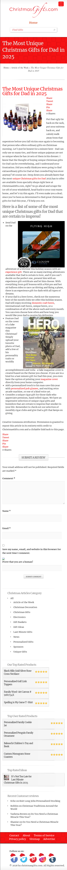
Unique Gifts (20, 651)
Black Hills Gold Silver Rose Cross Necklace (17, 672)
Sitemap (34, 838)
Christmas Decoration (25, 607)
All (12, 598)
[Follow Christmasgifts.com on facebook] (14, 858)
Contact (14, 835)
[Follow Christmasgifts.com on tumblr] (52, 858)
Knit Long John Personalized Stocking (39, 801)
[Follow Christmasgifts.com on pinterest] (33, 858)
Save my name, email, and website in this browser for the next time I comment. (31, 551)
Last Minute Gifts (22, 632)
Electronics (19, 617)
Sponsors (18, 646)
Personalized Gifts (23, 641)
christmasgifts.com (31, 865)
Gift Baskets (19, 622)
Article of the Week (20, 67)
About (26, 835)
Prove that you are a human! (17, 561)
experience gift (13, 272)
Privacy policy (17, 838)
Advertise (49, 838)
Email (6, 528)
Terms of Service (44, 835)
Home (33, 22)
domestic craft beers (43, 303)
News (16, 637)
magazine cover (49, 379)
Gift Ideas (18, 627)
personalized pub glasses (24, 388)
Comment (8, 478)
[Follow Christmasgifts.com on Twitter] (23, 858)
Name (6, 511)
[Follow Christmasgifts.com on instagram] (42, 858)
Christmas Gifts (21, 612)
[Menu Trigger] (61, 4)
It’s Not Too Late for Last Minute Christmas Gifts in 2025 (17, 779)
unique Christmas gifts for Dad (29, 178)
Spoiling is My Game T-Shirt (18, 702)
